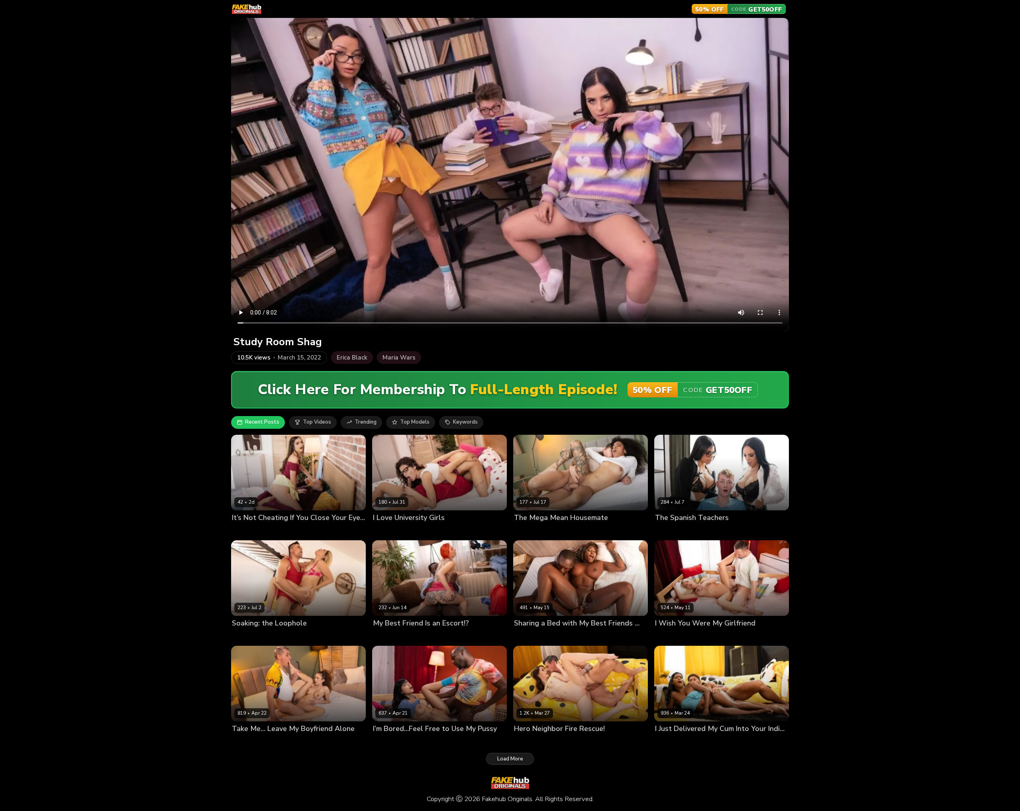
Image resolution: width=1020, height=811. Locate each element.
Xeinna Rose (564, 636)
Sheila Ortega (714, 531)
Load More (510, 758)
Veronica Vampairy (396, 636)
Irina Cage (282, 636)
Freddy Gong (439, 636)
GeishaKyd (245, 742)
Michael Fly (279, 531)
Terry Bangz (529, 636)
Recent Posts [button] (262, 422)
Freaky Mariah (531, 531)
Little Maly (702, 742)
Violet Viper (247, 531)
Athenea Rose (391, 742)
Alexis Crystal (249, 636)
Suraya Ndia (670, 742)
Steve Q (271, 742)
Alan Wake (669, 636)
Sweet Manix (429, 531)
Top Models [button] (415, 422)
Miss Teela (700, 636)
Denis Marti (556, 742)
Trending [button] (366, 422)
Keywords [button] (465, 422)
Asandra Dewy (391, 531)
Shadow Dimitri (431, 742)
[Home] (246, 9)
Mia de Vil (526, 742)
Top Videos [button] (317, 422)
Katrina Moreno (674, 531)
